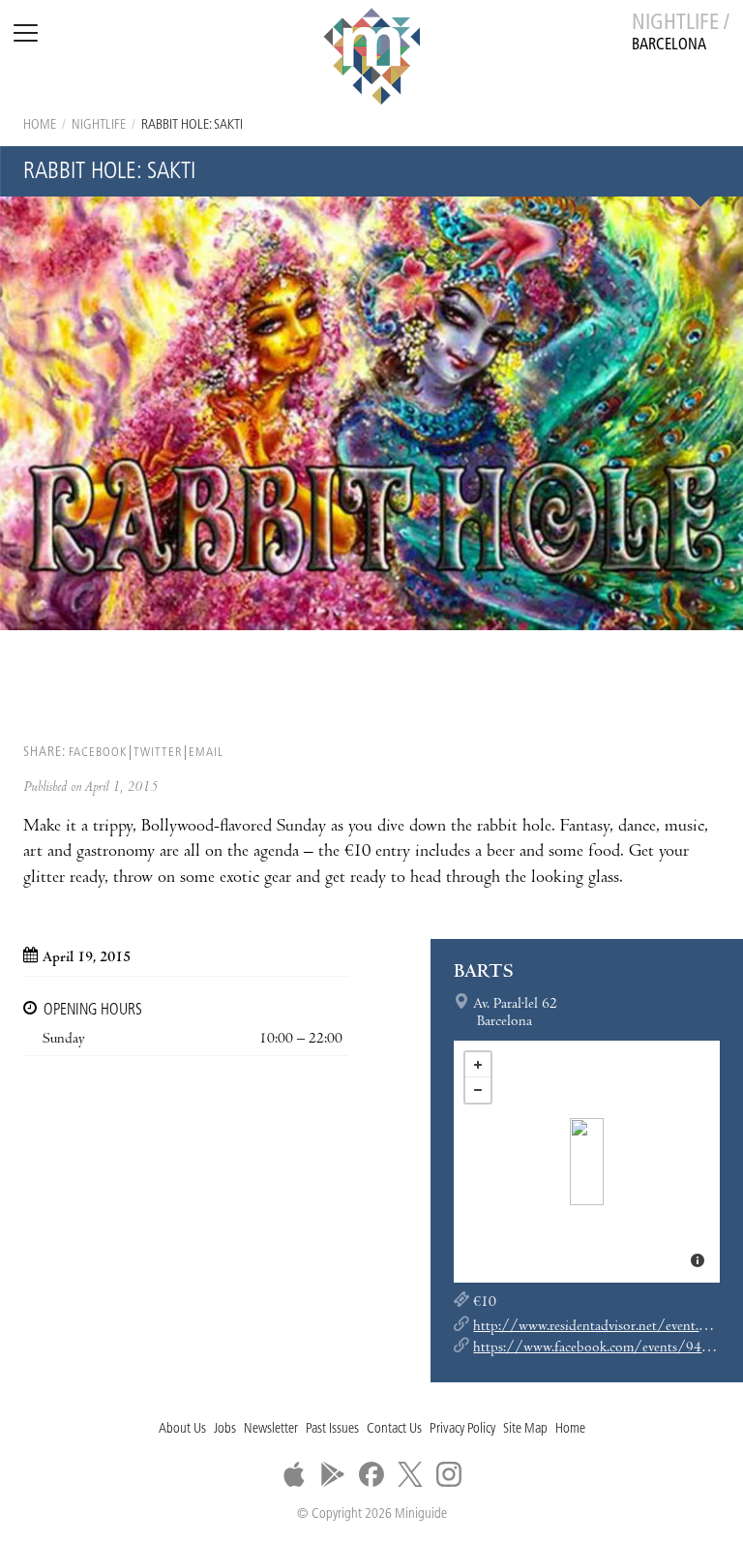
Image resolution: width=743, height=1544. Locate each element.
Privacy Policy (462, 1429)
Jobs (225, 1429)
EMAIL (206, 752)
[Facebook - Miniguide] (371, 1474)
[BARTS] (587, 1161)
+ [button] (477, 1064)
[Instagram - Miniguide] (448, 1474)
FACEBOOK (98, 752)
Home (39, 125)
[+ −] (587, 1162)
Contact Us (394, 1429)
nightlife (99, 125)
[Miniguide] (371, 59)
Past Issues (332, 1429)
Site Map (525, 1429)
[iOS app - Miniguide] (294, 1474)
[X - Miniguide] (410, 1474)
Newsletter (271, 1429)
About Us (182, 1429)
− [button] (477, 1090)
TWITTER (158, 752)
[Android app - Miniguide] (332, 1474)
